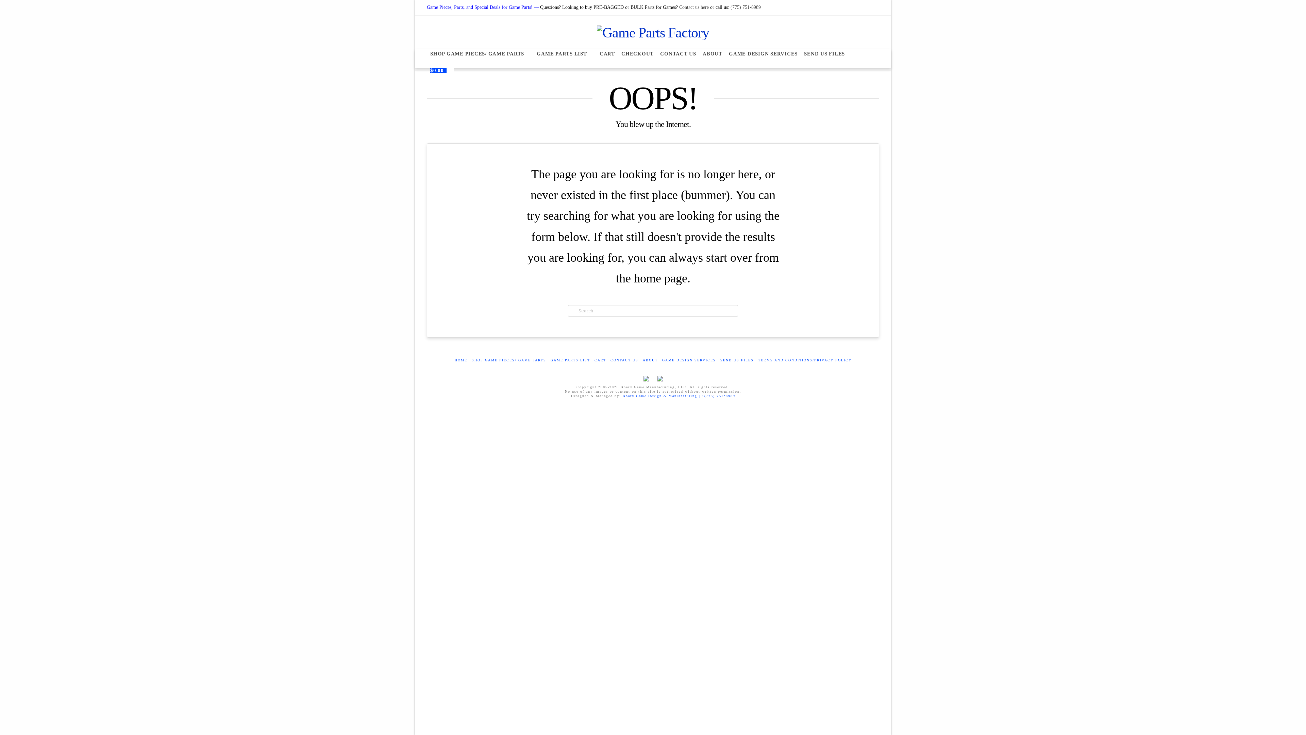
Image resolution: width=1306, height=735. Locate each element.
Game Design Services (689, 360)
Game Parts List (570, 360)
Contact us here (694, 7)
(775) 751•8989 (746, 7)
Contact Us (624, 360)
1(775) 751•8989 (718, 396)
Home (461, 360)
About (650, 360)
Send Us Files (737, 360)
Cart (600, 360)
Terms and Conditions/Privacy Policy (805, 360)
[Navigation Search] (861, 53)
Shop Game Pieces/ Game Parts (509, 360)
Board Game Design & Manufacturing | (662, 396)
